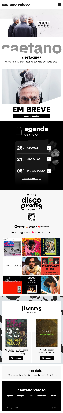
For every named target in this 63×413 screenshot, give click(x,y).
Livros (31, 395)
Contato (53, 395)
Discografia (20, 395)
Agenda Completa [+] (31, 179)
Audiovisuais (41, 395)
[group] (31, 23)
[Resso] (35, 232)
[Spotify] (20, 226)
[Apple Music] (15, 232)
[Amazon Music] (25, 232)
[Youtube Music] (43, 226)
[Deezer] (31, 226)
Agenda (10, 395)
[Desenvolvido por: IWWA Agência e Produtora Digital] (54, 408)
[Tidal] (46, 232)
